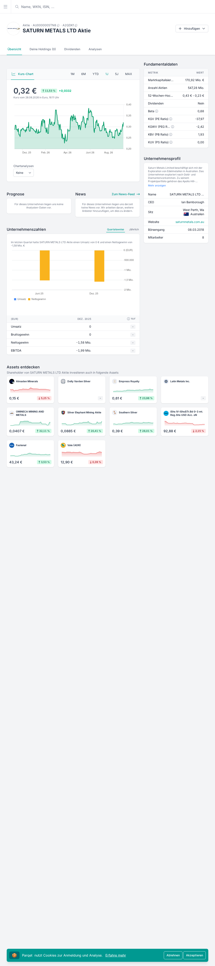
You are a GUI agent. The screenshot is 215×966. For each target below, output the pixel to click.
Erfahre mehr (115, 955)
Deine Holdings (43, 49)
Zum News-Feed (124, 194)
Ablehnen (173, 955)
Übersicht (14, 49)
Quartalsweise (115, 229)
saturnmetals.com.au (190, 222)
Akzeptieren (194, 955)
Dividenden (72, 49)
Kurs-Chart (25, 74)
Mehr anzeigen (157, 185)
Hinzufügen (192, 28)
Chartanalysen (23, 166)
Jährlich (134, 229)
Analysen (95, 49)
